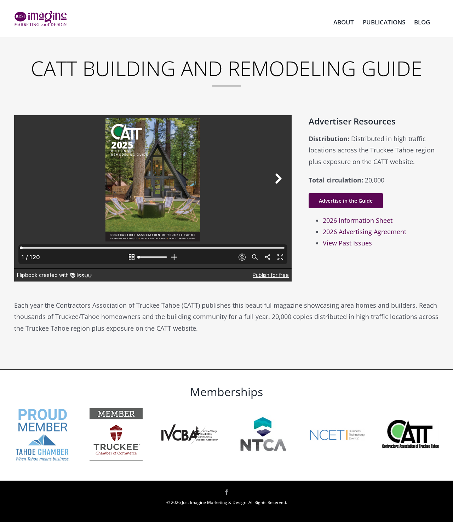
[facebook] (226, 492)
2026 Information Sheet (357, 220)
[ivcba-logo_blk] (189, 427)
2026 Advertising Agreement (364, 231)
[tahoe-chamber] (42, 409)
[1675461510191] (263, 409)
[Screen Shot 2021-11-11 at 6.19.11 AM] (337, 431)
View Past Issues (347, 243)
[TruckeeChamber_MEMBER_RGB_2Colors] (116, 411)
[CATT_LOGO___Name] (410, 423)
